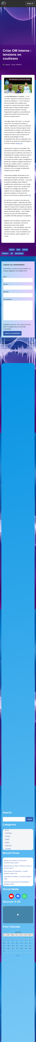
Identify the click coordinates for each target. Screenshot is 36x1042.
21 (21, 946)
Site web (5, 292)
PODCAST (8, 845)
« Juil (17, 955)
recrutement (19, 253)
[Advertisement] (18, 26)
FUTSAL (7, 836)
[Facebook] (18, 896)
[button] (18, 914)
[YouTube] (11, 896)
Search (29, 819)
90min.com (19, 143)
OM (30, 195)
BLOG (13, 64)
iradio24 (7, 64)
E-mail (5, 284)
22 (25, 946)
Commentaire (7, 299)
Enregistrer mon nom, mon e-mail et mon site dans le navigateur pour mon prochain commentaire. (16, 327)
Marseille (5, 253)
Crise (18, 249)
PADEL (7, 842)
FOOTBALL (8, 833)
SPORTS (18, 64)
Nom (5, 276)
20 (17, 946)
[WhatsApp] (24, 896)
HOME (7, 839)
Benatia (12, 249)
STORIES (8, 849)
